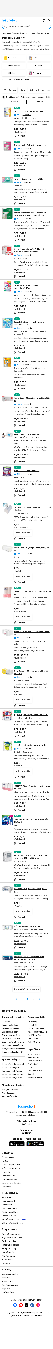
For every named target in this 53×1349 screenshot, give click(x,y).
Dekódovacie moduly (10, 1028)
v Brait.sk (17, 571)
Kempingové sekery (10, 1025)
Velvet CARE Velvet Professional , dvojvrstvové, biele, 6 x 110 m (28, 435)
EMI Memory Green (35, 1022)
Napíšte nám (26, 1124)
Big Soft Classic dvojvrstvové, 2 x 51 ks (30, 745)
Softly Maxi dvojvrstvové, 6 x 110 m (28, 926)
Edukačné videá (8, 1259)
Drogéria (15, 33)
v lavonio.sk (18, 765)
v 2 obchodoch (19, 348)
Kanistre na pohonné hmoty (13, 1045)
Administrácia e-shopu (11, 1234)
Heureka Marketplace (10, 1245)
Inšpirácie (6, 1288)
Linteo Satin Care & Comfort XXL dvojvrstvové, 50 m (27, 287)
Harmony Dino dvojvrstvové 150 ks (28, 179)
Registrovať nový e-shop (12, 1237)
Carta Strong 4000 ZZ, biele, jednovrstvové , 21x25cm (32, 508)
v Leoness (18, 694)
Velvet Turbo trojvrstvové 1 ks (26, 470)
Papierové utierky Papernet (13, 1064)
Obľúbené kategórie (12, 1017)
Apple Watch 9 (33, 1057)
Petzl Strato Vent (35, 1035)
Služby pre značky (9, 1248)
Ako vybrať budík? (9, 1093)
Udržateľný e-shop (9, 1292)
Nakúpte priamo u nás (10, 1208)
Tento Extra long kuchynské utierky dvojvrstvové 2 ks (29, 323)
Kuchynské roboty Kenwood (13, 1049)
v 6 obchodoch (19, 839)
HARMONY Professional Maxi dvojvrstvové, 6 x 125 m (32, 633)
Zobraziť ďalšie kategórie (16, 79)
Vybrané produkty (36, 1017)
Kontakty (5, 1161)
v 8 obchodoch (19, 272)
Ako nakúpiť (6, 1197)
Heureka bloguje (8, 1175)
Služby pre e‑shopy (9, 1241)
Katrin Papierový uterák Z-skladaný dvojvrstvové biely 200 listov (29, 250)
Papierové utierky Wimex (12, 1071)
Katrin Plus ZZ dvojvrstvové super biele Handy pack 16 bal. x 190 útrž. (30, 856)
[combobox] (26, 26)
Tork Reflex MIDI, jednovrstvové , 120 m (30, 888)
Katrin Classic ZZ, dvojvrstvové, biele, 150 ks (31, 549)
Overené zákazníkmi (10, 1274)
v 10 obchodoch (20, 132)
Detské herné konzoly (11, 1038)
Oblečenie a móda (35, 1077)
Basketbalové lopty (10, 1032)
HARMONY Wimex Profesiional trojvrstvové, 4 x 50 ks (32, 787)
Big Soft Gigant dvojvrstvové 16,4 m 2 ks (31, 714)
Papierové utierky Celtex (12, 1077)
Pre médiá (6, 1172)
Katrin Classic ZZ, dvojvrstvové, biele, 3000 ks (32, 399)
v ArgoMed (18, 906)
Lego (30, 1067)
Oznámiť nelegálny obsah (12, 1183)
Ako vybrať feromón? (10, 1089)
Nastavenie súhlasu (10, 1212)
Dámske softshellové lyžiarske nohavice (13, 1042)
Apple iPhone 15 (34, 1054)
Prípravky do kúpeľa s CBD (12, 1052)
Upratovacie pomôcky (27, 33)
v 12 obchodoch (20, 457)
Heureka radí (7, 1204)
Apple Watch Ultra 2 (35, 1061)
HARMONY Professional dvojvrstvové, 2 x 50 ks (32, 592)
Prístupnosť (7, 1186)
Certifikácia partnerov (10, 1285)
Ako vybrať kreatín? (9, 1096)
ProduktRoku (7, 1281)
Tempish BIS (33, 1025)
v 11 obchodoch (20, 943)
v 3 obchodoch (19, 199)
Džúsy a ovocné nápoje (11, 1035)
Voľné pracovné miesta (11, 1168)
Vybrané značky (9, 1059)
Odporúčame (34, 1049)
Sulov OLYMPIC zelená (36, 1028)
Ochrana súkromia (9, 1215)
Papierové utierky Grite (11, 1067)
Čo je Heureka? (8, 1157)
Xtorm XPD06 (33, 1038)
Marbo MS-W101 (34, 1042)
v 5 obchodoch (19, 236)
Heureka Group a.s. (30, 1312)
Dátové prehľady (8, 1252)
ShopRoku (6, 1277)
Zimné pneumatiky (35, 1071)
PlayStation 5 (33, 1064)
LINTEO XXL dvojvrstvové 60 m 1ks (28, 111)
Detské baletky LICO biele (38, 1032)
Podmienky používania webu (31, 1315)
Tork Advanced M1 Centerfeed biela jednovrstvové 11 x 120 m (29, 958)
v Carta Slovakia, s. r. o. (23, 527)
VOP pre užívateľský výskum (13, 1223)
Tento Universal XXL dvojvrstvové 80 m (30, 361)
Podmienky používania (11, 1164)
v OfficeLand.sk (20, 611)
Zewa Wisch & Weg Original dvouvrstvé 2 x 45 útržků (31, 820)
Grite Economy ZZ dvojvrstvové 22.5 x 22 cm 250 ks (31, 672)
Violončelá (6, 1022)
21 (40, 999)
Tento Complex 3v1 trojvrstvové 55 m (30, 145)
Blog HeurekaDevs (9, 1179)
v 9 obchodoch (19, 165)
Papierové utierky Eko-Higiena (13, 1074)
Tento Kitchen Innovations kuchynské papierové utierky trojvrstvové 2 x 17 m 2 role (31, 215)
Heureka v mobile (9, 1201)
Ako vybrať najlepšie (12, 1085)
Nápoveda (6, 1263)
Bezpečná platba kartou (11, 1219)
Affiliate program (8, 1256)
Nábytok (31, 1074)
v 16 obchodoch (20, 385)
